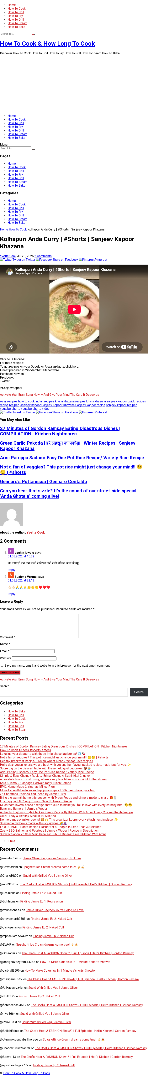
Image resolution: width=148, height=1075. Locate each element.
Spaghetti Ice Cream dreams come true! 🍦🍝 (54, 867)
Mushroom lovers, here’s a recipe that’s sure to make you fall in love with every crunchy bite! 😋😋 (66, 805)
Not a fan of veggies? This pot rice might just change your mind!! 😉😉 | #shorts (54, 757)
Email (4, 651)
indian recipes (44, 401)
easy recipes (9, 401)
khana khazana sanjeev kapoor (106, 401)
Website (5, 658)
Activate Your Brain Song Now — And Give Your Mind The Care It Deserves (49, 394)
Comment (7, 637)
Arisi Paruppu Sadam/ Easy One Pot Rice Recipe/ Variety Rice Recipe (72, 457)
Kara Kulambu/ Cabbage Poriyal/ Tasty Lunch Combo (35, 783)
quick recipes (137, 401)
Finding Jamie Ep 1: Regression (41, 901)
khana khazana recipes (70, 401)
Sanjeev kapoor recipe (90, 405)
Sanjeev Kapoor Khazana (58, 405)
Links (11, 841)
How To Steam (17, 23)
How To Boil (16, 12)
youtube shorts (10, 409)
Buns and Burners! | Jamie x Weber (23, 808)
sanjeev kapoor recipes (121, 405)
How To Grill (16, 19)
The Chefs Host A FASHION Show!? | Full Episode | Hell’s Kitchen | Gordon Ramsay (76, 884)
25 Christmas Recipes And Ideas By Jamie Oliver (33, 794)
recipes (14, 405)
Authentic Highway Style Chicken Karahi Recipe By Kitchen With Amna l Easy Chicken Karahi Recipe (66, 812)
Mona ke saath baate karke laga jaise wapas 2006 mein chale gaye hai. (47, 790)
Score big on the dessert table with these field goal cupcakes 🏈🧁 (45, 768)
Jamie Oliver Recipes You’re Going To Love (52, 858)
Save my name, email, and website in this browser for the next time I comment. (57, 665)
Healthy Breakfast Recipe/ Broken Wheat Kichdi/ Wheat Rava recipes (46, 761)
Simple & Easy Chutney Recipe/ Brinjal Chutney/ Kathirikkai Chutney (45, 776)
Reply (11, 570)
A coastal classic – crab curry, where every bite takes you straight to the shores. (53, 779)
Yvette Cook (8, 256)
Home (12, 5)
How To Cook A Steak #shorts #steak (25, 750)
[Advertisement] (74, 84)
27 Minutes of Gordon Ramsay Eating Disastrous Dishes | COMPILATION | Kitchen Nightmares (60, 431)
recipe (4, 405)
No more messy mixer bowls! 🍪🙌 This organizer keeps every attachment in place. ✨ (59, 819)
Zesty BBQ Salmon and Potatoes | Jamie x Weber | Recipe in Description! (49, 830)
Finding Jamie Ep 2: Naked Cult (41, 893)
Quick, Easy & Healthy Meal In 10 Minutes (28, 816)
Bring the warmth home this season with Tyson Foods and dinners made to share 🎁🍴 (58, 797)
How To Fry (15, 16)
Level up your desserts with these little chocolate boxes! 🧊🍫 (42, 754)
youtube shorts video (35, 409)
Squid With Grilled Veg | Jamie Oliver (48, 875)
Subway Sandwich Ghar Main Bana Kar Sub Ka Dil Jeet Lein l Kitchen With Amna (53, 834)
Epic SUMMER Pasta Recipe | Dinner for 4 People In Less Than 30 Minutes (50, 827)
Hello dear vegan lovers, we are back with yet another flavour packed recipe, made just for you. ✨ (65, 765)
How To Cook (17, 8)
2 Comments (43, 256)
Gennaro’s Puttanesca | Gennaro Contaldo (43, 481)
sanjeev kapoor (30, 405)
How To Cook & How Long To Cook (47, 43)
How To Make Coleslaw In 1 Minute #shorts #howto (75, 962)
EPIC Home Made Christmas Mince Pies (27, 786)
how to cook (26, 401)
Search (4, 686)
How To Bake (16, 27)
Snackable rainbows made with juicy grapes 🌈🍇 (33, 823)
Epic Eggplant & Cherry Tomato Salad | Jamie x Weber (36, 801)
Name (5, 644)
